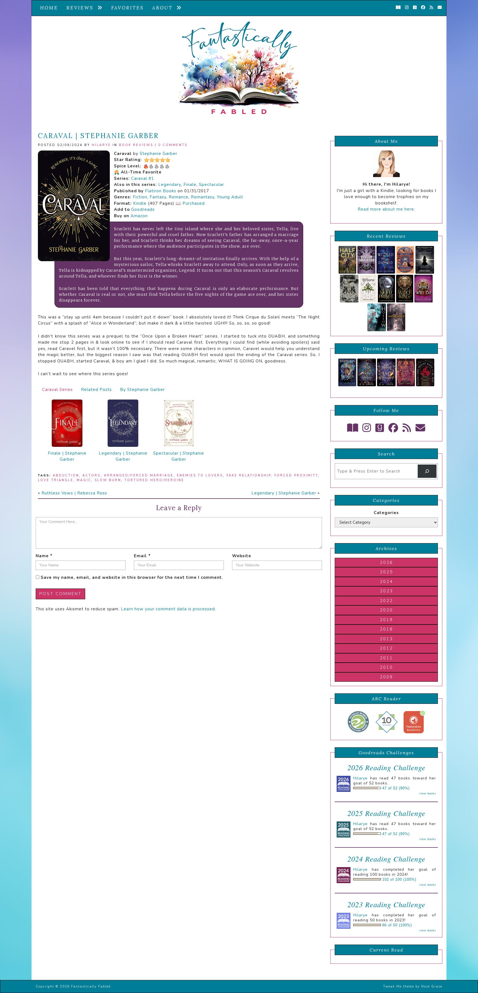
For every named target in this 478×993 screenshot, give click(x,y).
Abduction (66, 475)
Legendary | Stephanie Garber (123, 456)
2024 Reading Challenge (386, 859)
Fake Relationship (249, 475)
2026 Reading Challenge (386, 767)
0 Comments (173, 145)
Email (142, 556)
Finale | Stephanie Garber (67, 456)
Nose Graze (431, 986)
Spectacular (211, 184)
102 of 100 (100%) (399, 879)
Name (44, 556)
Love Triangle (55, 480)
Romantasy (202, 197)
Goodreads (143, 209)
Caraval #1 (142, 178)
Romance (178, 197)
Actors (91, 475)
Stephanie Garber (158, 153)
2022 (386, 600)
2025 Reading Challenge (386, 813)
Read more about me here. (386, 209)
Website (241, 556)
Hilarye (101, 145)
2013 (386, 639)
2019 (386, 620)
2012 (386, 648)
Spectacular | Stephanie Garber (178, 456)
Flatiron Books (160, 191)
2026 (386, 562)
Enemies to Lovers (200, 475)
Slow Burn (108, 480)
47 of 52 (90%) (396, 788)
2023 (386, 591)
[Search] (427, 471)
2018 (386, 629)
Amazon (139, 216)
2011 (386, 658)
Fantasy (158, 197)
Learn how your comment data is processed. (168, 609)
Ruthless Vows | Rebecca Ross (74, 493)
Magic (84, 480)
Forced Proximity (296, 475)
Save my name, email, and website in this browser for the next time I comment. (132, 577)
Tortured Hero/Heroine (154, 480)
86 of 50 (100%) (397, 925)
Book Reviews (136, 145)
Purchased (194, 203)
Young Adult (230, 197)
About (164, 8)
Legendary (169, 184)
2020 (386, 610)
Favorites (127, 8)
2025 (386, 572)
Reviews (81, 8)
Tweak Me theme (398, 986)
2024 (386, 581)
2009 (386, 677)
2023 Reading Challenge (386, 904)
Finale (189, 184)
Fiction (140, 197)
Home (49, 8)
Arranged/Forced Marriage (138, 475)
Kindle (140, 203)
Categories (386, 512)
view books (427, 793)
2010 (386, 667)
